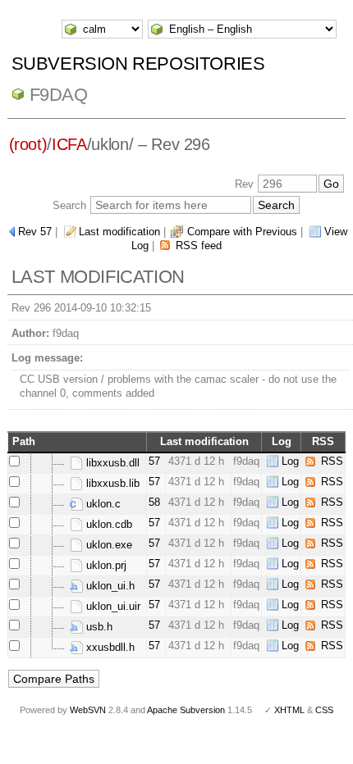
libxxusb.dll (111, 463)
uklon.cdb (107, 524)
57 (154, 461)
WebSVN (88, 710)
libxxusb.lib (111, 483)
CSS (324, 710)
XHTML (289, 710)
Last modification (119, 231)
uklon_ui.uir (111, 606)
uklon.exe (107, 545)
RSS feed (199, 245)
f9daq (59, 94)
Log (290, 461)
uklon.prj (104, 565)
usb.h (97, 627)
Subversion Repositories (138, 63)
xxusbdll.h (109, 647)
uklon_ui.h (109, 586)
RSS (332, 461)
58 (154, 502)
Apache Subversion (186, 710)
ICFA (69, 144)
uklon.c (102, 504)
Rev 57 (35, 231)
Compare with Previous (242, 231)
